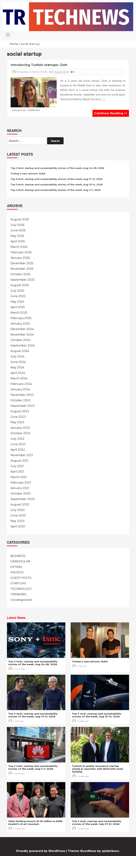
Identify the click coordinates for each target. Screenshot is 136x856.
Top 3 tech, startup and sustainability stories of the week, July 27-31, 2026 (96, 822)
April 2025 (17, 307)
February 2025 (21, 318)
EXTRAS (16, 567)
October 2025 (20, 274)
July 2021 (17, 466)
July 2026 (17, 225)
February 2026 (21, 252)
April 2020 (17, 526)
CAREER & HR (20, 561)
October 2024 (20, 340)
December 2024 (22, 329)
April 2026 (17, 241)
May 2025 (17, 301)
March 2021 (18, 477)
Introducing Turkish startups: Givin (39, 65)
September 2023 (22, 405)
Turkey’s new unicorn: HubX (27, 173)
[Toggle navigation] (8, 34)
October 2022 (20, 433)
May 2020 (17, 521)
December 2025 (21, 263)
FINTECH (17, 572)
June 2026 (18, 230)
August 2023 (19, 411)
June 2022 (18, 444)
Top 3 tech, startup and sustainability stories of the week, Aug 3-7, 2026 (55, 190)
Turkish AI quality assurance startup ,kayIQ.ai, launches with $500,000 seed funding (97, 769)
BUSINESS (17, 556)
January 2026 (20, 257)
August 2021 (19, 460)
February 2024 (21, 384)
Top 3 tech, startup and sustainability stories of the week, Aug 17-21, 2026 (56, 179)
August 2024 (19, 351)
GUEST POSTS (21, 578)
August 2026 (19, 219)
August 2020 (19, 504)
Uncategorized (21, 599)
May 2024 (17, 367)
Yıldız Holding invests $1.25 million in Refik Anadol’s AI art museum (35, 822)
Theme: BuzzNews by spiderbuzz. (94, 851)
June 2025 (18, 296)
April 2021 (17, 471)
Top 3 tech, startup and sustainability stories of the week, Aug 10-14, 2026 (56, 184)
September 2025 (22, 279)
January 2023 (20, 427)
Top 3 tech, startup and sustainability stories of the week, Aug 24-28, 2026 (57, 168)
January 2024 (20, 389)
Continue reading (109, 113)
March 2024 (18, 378)
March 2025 (18, 312)
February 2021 (20, 482)
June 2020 (18, 515)
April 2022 (17, 449)
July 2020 (17, 510)
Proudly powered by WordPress (41, 851)
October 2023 (20, 400)
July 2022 (17, 438)
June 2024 (18, 362)
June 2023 (18, 416)
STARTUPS (34, 110)
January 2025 (20, 323)
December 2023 (22, 395)
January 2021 (19, 488)
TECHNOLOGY (21, 589)
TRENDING (18, 594)
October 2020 (20, 493)
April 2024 (17, 373)
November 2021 (21, 455)
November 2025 (21, 268)
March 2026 (18, 246)
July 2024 (17, 356)
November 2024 (22, 334)
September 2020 (22, 499)
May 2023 (17, 422)
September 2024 (22, 345)
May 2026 (17, 236)
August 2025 (19, 285)
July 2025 (17, 290)
